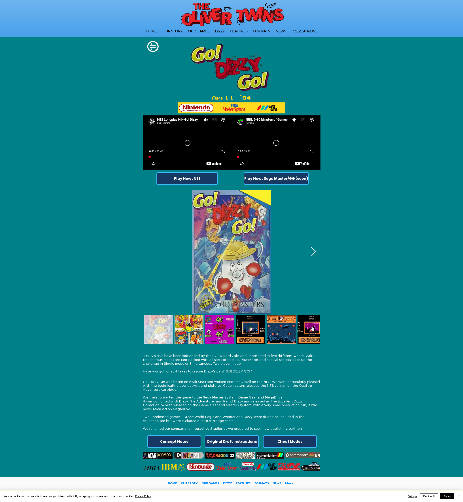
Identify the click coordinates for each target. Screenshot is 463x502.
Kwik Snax (197, 381)
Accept (447, 496)
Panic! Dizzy (233, 401)
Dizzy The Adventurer (197, 401)
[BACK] (153, 47)
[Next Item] (313, 251)
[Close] (458, 496)
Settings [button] (412, 496)
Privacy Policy (143, 496)
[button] (275, 178)
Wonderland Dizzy (237, 417)
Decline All (429, 496)
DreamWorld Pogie (199, 417)
